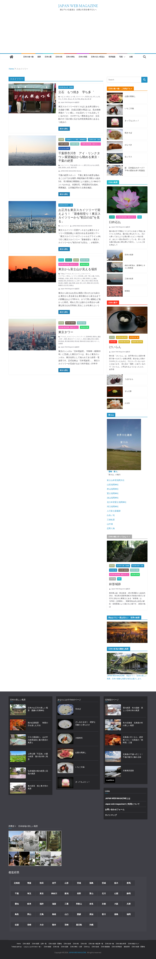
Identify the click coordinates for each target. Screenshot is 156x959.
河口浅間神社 (113, 506)
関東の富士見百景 (93, 283)
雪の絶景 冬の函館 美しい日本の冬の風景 (133, 709)
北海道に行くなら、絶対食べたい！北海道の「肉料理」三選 (133, 740)
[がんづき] (115, 146)
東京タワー (65, 332)
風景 (39, 57)
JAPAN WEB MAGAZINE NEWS (82, 226)
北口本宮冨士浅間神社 (116, 502)
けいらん (115, 347)
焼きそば (128, 133)
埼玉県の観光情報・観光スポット (119, 574)
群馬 (129, 883)
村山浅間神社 (113, 489)
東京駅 (60, 283)
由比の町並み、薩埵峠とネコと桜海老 (135, 266)
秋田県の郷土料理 (124, 341)
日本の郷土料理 (121, 944)
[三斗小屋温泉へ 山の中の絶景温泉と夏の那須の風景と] (18, 740)
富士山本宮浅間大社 (115, 480)
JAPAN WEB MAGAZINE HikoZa (70, 171)
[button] (124, 57)
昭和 (65, 339)
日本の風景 (26, 944)
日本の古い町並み (98, 57)
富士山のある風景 (64, 148)
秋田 (42, 883)
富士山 (61, 260)
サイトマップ (111, 815)
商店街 (87, 96)
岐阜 (29, 904)
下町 (89, 276)
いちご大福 (129, 108)
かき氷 (127, 403)
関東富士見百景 (63, 285)
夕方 (94, 96)
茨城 (104, 883)
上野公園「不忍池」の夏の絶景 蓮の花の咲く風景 (38, 756)
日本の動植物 (105, 947)
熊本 (54, 925)
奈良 (91, 904)
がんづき (128, 145)
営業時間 (89, 337)
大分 (42, 925)
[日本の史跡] (115, 255)
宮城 (79, 883)
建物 (94, 278)
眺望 (73, 283)
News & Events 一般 (65, 205)
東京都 (76, 260)
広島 (42, 914)
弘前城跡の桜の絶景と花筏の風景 (38, 772)
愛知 (17, 904)
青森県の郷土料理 (137, 341)
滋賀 (54, 904)
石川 (104, 893)
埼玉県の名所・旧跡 (137, 565)
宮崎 (66, 925)
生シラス (128, 157)
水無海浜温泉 (128, 770)
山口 (66, 914)
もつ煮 (73, 96)
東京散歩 (61, 341)
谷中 (84, 283)
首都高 (60, 343)
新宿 (64, 281)
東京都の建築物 (70, 323)
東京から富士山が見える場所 (77, 269)
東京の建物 (87, 339)
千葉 (17, 893)
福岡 (129, 914)
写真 (121, 57)
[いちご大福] (115, 110)
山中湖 (110, 524)
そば (61, 96)
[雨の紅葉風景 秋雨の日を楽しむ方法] (18, 724)
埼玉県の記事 (135, 574)
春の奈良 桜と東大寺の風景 (38, 787)
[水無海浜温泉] (113, 771)
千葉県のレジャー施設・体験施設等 (76, 139)
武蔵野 (65, 283)
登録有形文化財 (85, 341)
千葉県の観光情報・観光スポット (91, 144)
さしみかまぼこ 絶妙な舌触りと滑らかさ (85, 723)
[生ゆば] (65, 709)
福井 (42, 904)
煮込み (70, 99)
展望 (59, 167)
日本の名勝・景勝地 (55, 944)
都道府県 (127, 947)
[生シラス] (115, 158)
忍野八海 (111, 528)
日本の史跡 (129, 255)
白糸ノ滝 (111, 515)
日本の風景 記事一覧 (39, 944)
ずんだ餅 (128, 391)
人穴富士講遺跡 (114, 511)
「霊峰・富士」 (113, 472)
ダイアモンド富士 (64, 276)
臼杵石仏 (115, 222)
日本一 (79, 281)
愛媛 (79, 914)
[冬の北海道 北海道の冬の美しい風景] (113, 724)
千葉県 (61, 139)
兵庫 (129, 904)
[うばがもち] (115, 380)
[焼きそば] (115, 134)
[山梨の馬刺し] (115, 98)
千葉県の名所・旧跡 (94, 139)
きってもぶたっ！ (132, 121)
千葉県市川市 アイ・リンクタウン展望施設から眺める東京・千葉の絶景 (79, 157)
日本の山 (68, 260)
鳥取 (17, 914)
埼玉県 (112, 565)
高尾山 (71, 285)
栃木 (116, 883)
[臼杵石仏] (127, 199)
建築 (99, 337)
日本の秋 (58, 57)
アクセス (68, 274)
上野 (85, 276)
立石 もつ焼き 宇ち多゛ (76, 92)
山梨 (116, 893)
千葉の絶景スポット (76, 165)
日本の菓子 (113, 341)
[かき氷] (115, 403)
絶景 (68, 167)
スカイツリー (80, 96)
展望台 (64, 167)
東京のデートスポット (75, 339)
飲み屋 (87, 99)
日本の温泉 (64, 947)
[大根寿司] (65, 738)
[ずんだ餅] (115, 391)
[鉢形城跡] (127, 551)
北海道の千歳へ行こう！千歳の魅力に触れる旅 (133, 755)
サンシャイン (76, 274)
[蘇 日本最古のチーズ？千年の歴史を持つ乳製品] (115, 170)
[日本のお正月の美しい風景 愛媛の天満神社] (18, 709)
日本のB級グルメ (133, 944)
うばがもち (129, 379)
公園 (92, 276)
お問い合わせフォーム (115, 809)
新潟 (66, 893)
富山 (91, 893)
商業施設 (61, 278)
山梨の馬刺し (130, 96)
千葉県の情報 (74, 144)
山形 (66, 883)
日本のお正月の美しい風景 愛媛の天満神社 (38, 709)
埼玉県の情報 (134, 570)
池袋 (70, 283)
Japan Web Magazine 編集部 (69, 102)
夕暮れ (67, 278)
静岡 (129, 893)
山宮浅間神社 (113, 484)
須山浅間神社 (113, 498)
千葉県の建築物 (63, 144)
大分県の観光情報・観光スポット (126, 217)
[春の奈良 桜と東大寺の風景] (18, 788)
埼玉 (29, 893)
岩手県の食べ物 (134, 337)
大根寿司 (79, 738)
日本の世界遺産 (117, 947)
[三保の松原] (115, 279)
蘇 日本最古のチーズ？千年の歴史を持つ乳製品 (135, 169)
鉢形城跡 (115, 584)
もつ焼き (67, 96)
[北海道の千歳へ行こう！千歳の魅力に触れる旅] (113, 756)
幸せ (59, 99)
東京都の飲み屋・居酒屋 (66, 87)
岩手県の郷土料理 (122, 337)
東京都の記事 (84, 264)
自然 (77, 283)
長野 (79, 893)
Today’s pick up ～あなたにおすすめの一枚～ (26, 947)
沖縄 (91, 925)
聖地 (78, 99)
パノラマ (74, 276)
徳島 (116, 914)
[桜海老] (115, 291)
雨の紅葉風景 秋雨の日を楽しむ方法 (38, 724)
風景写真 (74, 167)
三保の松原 (129, 279)
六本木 (97, 276)
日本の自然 (67, 944)
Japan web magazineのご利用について (122, 804)
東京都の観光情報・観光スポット (68, 264)
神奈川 (54, 893)
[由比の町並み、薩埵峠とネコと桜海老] (115, 267)
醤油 (82, 99)
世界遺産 (112, 57)
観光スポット (95, 341)
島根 (54, 914)
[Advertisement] (78, 35)
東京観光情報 (69, 341)
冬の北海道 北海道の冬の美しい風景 (133, 724)
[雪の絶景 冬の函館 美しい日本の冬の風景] (113, 709)
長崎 (29, 925)
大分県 (112, 217)
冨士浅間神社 (113, 493)
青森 (29, 883)
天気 (75, 278)
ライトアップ (80, 337)
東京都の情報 (84, 260)
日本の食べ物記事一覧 (95, 944)
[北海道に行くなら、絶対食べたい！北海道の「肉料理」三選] (113, 740)
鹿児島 (79, 925)
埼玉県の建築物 (123, 570)
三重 (66, 904)
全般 (131, 57)
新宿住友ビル (71, 281)
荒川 (81, 283)
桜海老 (127, 291)
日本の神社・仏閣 (76, 947)
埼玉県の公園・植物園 (123, 565)
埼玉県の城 (113, 570)
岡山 (29, 914)
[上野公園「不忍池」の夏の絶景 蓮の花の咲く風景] (18, 757)
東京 (65, 99)
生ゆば (78, 709)
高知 (91, 914)
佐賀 (17, 925)
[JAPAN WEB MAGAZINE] (11, 57)
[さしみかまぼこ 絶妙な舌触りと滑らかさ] (65, 724)
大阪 (116, 904)
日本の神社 (70, 57)
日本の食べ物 (28, 57)
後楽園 (60, 281)
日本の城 (112, 578)
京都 (104, 904)
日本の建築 (47, 947)
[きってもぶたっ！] (115, 122)
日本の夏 (48, 57)
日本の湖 (84, 944)
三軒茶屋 (80, 276)
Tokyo (62, 274)
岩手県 (112, 337)
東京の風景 (89, 281)
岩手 (54, 883)
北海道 (17, 883)
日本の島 (76, 944)
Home (19, 944)
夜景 (85, 165)
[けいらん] (127, 320)
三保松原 (111, 520)
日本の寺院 (83, 57)
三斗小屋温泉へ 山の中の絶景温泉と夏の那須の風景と (38, 740)
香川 (104, 914)
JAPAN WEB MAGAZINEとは (117, 798)
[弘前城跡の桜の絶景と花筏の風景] (18, 773)
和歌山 (79, 904)
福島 (91, 883)
